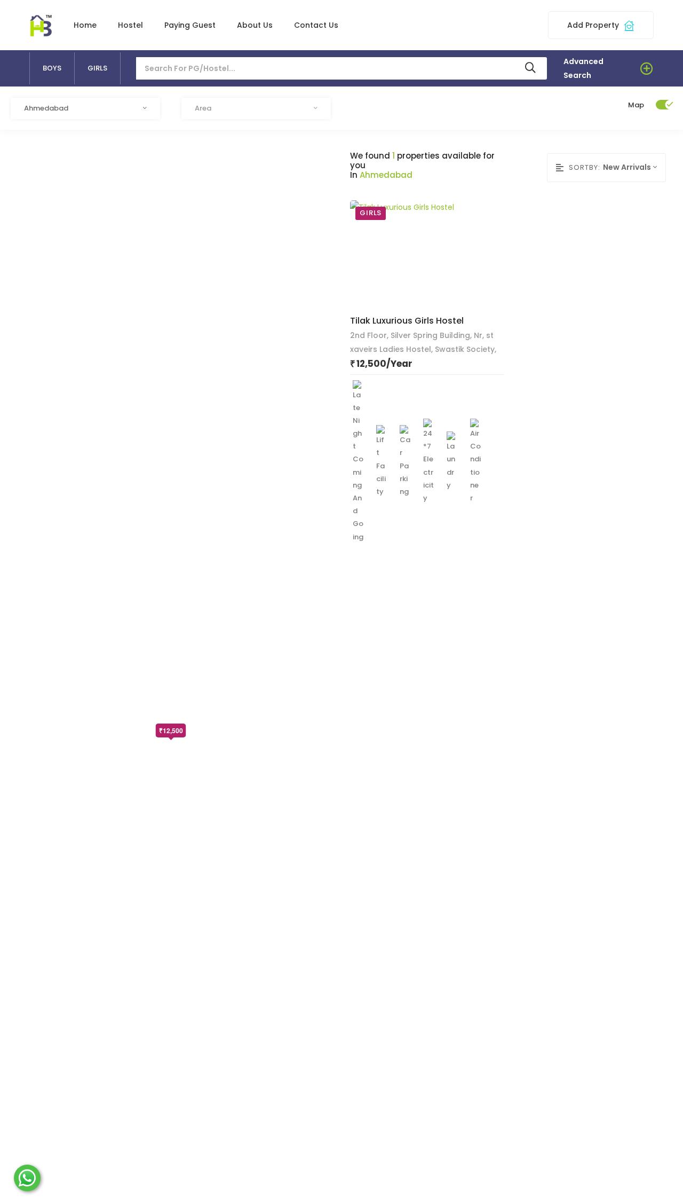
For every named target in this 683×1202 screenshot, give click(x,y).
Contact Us (316, 25)
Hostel (130, 25)
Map (636, 105)
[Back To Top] (658, 1177)
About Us (255, 25)
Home (85, 25)
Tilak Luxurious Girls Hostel (407, 321)
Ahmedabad (386, 175)
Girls (97, 68)
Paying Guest (190, 25)
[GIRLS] (402, 253)
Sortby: (584, 167)
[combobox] (85, 108)
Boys (52, 68)
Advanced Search (583, 68)
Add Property (594, 25)
